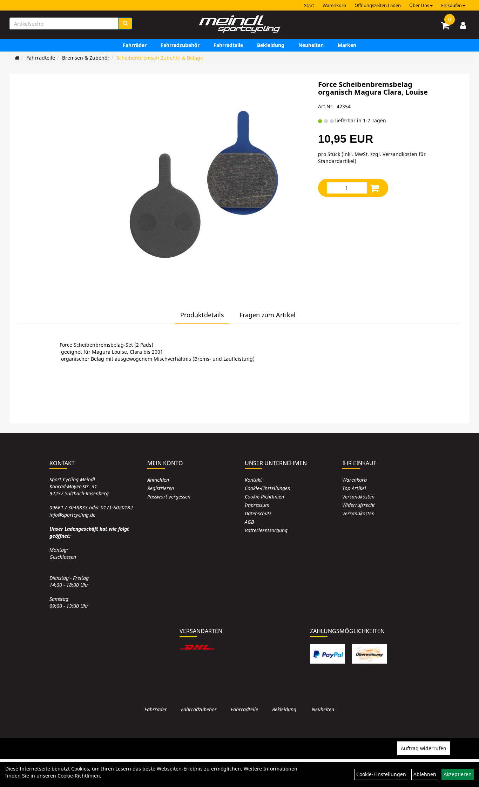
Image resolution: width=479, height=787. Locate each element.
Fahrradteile (228, 45)
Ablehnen (424, 774)
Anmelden (158, 479)
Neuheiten (311, 45)
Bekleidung (270, 45)
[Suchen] (125, 23)
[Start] (17, 57)
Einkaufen (451, 5)
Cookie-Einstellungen (267, 488)
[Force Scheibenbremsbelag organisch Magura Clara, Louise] (205, 183)
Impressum (257, 505)
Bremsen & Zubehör (85, 57)
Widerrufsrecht (358, 505)
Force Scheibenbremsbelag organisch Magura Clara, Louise (373, 88)
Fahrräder (135, 45)
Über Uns (419, 5)
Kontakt (253, 479)
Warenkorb (334, 5)
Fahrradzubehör (180, 45)
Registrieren (160, 488)
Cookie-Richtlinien (264, 496)
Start (309, 5)
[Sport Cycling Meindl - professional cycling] (239, 24)
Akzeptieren (458, 774)
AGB (249, 521)
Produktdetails (202, 315)
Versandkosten (358, 496)
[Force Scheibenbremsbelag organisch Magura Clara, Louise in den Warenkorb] (374, 188)
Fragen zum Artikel (268, 315)
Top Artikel (354, 488)
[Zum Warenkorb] (445, 26)
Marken (347, 45)
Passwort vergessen (168, 496)
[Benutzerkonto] (463, 25)
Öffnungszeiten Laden (378, 5)
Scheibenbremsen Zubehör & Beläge (159, 57)
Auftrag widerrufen (423, 748)
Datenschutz (258, 513)
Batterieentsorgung (266, 530)
